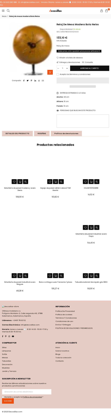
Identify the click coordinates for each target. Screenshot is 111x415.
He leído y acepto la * (23, 397)
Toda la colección (63, 357)
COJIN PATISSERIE (91, 188)
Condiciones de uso (64, 321)
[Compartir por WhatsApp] (39, 80)
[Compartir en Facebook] (24, 80)
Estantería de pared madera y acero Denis (20, 189)
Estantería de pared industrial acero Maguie (19, 283)
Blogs (58, 354)
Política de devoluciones (66, 133)
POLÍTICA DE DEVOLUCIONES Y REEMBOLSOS (74, 328)
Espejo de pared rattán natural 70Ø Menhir (55, 189)
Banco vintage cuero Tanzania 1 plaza (55, 282)
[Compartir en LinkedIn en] (35, 80)
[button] (83, 81)
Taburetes (6, 361)
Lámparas (6, 351)
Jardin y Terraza (9, 371)
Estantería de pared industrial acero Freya (91, 235)
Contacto (60, 361)
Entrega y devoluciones (69, 62)
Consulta (89, 62)
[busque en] (8, 11)
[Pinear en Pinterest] (31, 80)
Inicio (4, 16)
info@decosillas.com (29, 2)
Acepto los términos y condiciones (74, 74)
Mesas (5, 357)
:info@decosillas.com (30, 325)
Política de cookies (64, 314)
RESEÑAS (42, 133)
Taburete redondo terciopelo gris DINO (91, 282)
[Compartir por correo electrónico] (43, 80)
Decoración (7, 364)
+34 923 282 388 (9, 2)
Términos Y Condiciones (66, 318)
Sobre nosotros (62, 351)
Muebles (6, 368)
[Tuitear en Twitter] (28, 80)
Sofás (4, 354)
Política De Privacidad (65, 311)
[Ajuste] (101, 11)
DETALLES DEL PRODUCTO (17, 133)
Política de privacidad (32, 397)
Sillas (4, 347)
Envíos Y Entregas (63, 324)
